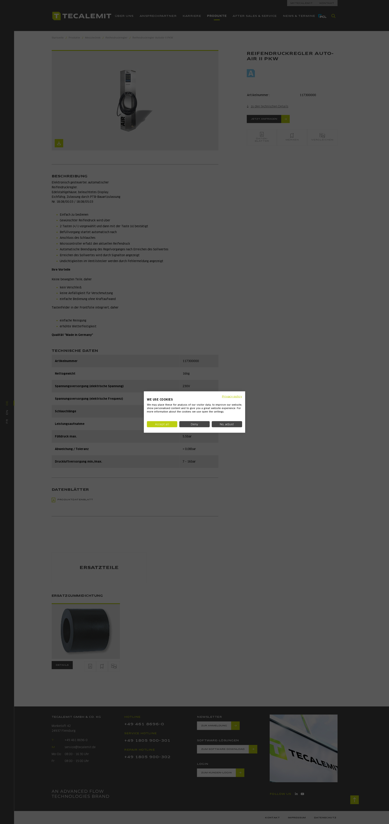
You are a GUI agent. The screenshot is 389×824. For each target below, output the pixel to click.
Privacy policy (232, 396)
